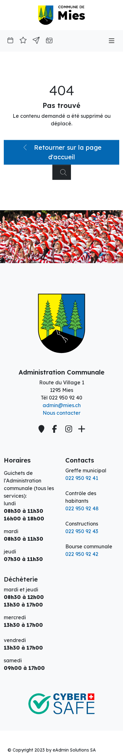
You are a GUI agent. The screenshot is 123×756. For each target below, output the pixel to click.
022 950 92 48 (82, 508)
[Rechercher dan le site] (61, 172)
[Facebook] (56, 429)
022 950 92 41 (81, 478)
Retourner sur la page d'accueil (67, 152)
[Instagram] (69, 429)
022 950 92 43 (81, 531)
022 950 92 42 (81, 554)
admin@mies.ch (62, 405)
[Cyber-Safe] (61, 696)
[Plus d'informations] (81, 429)
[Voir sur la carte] (42, 429)
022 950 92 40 (65, 397)
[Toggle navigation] (111, 41)
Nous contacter (61, 413)
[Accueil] (62, 323)
